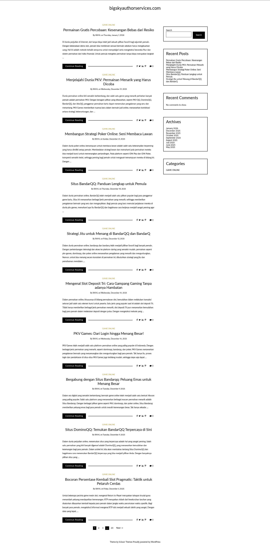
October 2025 (172, 136)
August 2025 (171, 140)
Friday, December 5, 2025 (114, 489)
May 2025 (170, 147)
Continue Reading (74, 66)
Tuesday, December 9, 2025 (114, 389)
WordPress (155, 542)
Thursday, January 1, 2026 (114, 35)
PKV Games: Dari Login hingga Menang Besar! (109, 333)
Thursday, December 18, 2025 (114, 189)
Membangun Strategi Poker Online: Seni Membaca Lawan (108, 134)
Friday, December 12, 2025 (113, 239)
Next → (119, 528)
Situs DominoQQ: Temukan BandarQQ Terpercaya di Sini (108, 430)
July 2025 (170, 143)
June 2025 (170, 145)
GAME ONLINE (108, 25)
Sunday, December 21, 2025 (114, 139)
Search (169, 30)
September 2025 (173, 138)
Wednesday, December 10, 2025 (114, 293)
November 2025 (173, 133)
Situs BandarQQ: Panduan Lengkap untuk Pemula (108, 184)
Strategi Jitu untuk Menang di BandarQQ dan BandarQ (108, 234)
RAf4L (98, 35)
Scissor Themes (125, 542)
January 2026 (172, 129)
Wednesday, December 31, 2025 (114, 89)
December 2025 (173, 131)
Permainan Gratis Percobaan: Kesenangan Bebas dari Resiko (108, 30)
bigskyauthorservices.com (135, 8)
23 (112, 528)
